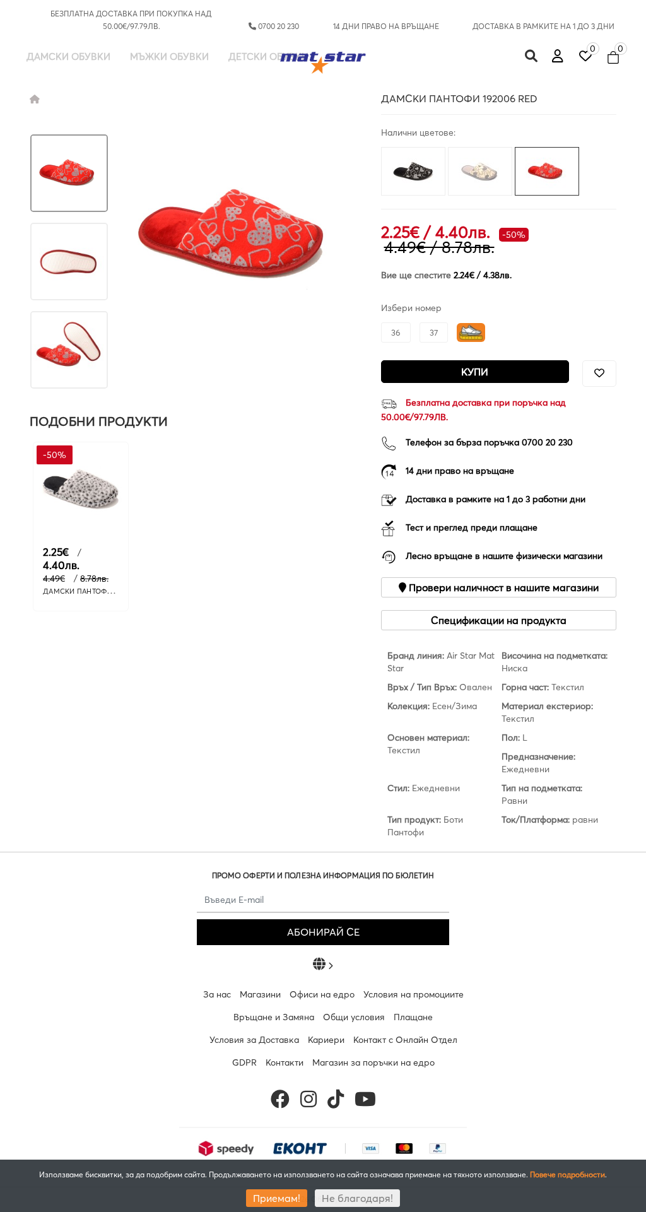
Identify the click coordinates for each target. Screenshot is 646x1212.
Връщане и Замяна (273, 1017)
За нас (217, 994)
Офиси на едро (322, 994)
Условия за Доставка (254, 1039)
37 (434, 332)
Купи (474, 371)
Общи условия (354, 1017)
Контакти (284, 1062)
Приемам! (276, 1198)
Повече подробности (567, 1174)
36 (396, 332)
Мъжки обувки (169, 56)
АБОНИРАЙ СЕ (323, 932)
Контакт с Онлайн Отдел (405, 1039)
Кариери (326, 1039)
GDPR (244, 1062)
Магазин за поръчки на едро (373, 1062)
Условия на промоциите (413, 994)
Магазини (260, 994)
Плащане (413, 1017)
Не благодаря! (357, 1198)
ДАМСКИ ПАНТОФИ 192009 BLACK (103, 591)
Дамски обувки (68, 56)
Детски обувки (268, 56)
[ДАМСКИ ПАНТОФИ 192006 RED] (69, 173)
